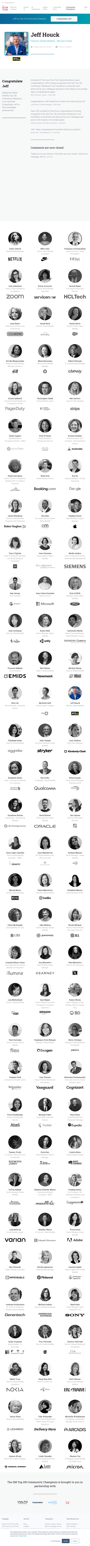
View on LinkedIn (64, 47)
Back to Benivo (9, 2)
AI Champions (36, 8)
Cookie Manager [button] (55, 1541)
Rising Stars (45, 8)
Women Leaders (13, 8)
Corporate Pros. (57, 8)
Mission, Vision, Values (53, 1524)
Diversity (26, 8)
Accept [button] (66, 1541)
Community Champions (70, 8)
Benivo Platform (72, 1524)
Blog (25, 1524)
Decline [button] (75, 1541)
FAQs (85, 8)
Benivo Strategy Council (53, 1526)
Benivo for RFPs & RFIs (10, 1524)
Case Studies (71, 1526)
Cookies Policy (22, 1536)
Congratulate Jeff (64, 19)
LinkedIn (49, 157)
